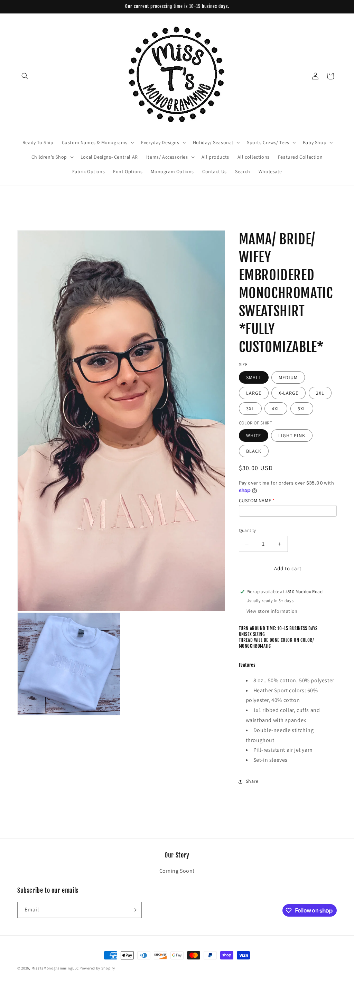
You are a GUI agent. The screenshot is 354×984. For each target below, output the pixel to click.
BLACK (253, 451)
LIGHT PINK (291, 435)
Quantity (247, 530)
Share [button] (252, 781)
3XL (250, 408)
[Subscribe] (133, 910)
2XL (320, 393)
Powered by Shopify (97, 968)
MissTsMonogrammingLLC (55, 968)
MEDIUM (288, 377)
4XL (276, 408)
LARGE (253, 393)
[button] (24, 76)
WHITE (253, 435)
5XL (302, 408)
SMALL (253, 377)
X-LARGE (288, 393)
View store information (272, 611)
